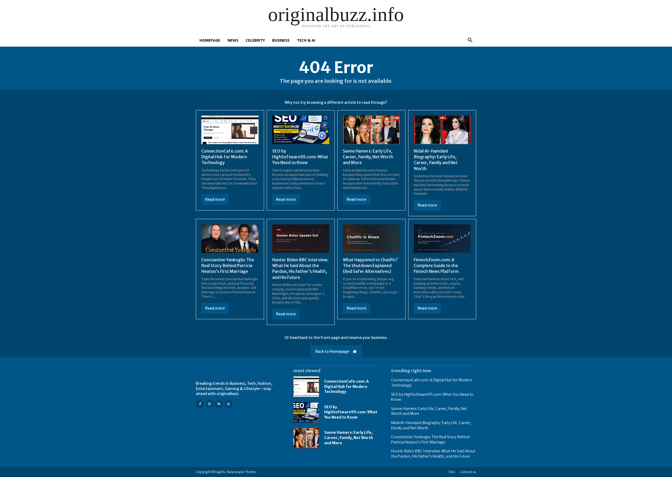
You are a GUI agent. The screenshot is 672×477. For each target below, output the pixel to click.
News (233, 40)
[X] (228, 404)
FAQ (452, 472)
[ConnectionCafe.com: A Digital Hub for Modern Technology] (230, 130)
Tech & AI (306, 40)
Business (281, 40)
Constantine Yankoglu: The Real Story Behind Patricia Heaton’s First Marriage (227, 265)
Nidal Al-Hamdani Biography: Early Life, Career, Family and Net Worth (436, 159)
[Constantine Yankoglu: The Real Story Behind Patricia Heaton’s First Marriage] (230, 238)
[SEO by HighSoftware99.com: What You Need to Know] (300, 130)
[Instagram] (209, 404)
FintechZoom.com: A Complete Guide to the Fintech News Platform (436, 265)
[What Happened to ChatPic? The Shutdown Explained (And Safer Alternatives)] (371, 238)
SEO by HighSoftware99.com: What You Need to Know (300, 156)
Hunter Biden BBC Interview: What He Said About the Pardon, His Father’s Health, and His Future (300, 268)
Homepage (210, 40)
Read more (215, 199)
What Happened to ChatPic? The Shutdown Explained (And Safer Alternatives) (370, 265)
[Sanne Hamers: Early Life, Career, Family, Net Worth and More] (371, 130)
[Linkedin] (219, 404)
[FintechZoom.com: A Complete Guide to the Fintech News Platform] (442, 238)
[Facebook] (200, 404)
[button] (470, 40)
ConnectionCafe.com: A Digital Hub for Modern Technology (224, 156)
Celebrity (255, 40)
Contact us (468, 472)
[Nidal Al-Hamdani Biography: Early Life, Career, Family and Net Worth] (442, 130)
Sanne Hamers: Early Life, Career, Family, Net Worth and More (368, 156)
